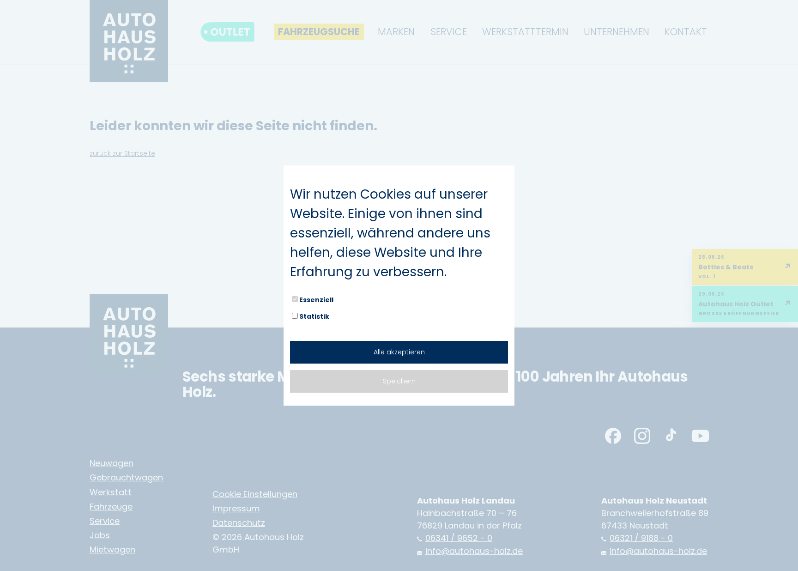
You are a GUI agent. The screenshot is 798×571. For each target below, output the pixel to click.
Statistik (314, 316)
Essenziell (316, 299)
